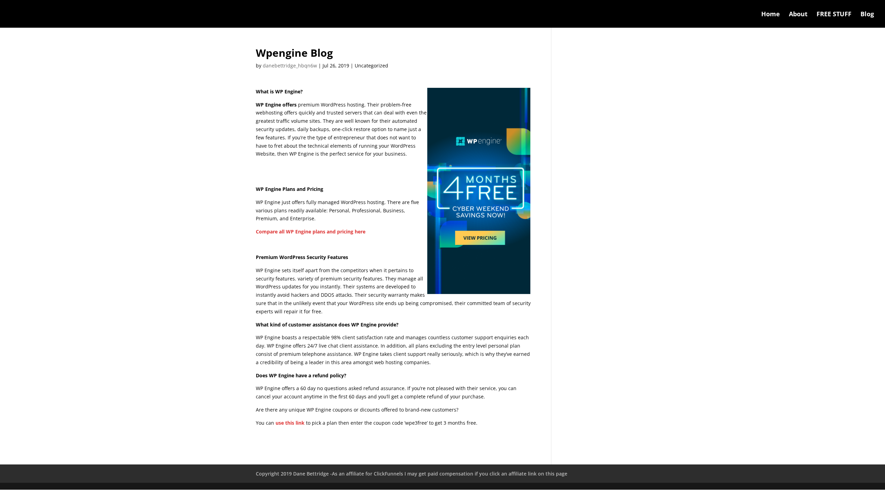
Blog (867, 14)
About (798, 14)
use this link (290, 422)
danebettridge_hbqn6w (290, 65)
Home (770, 14)
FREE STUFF (834, 14)
